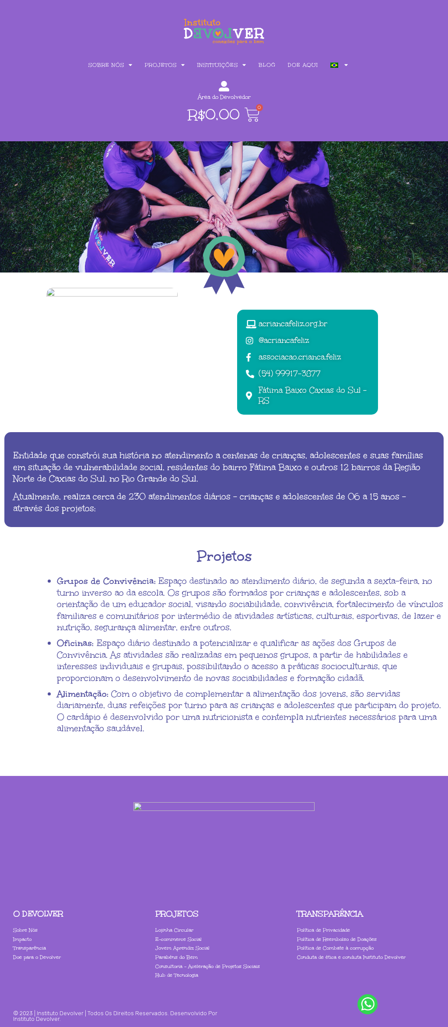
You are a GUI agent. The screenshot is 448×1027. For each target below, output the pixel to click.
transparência (330, 913)
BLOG (267, 65)
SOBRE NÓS (106, 65)
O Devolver (38, 913)
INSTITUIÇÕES (217, 65)
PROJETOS (161, 65)
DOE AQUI (303, 65)
